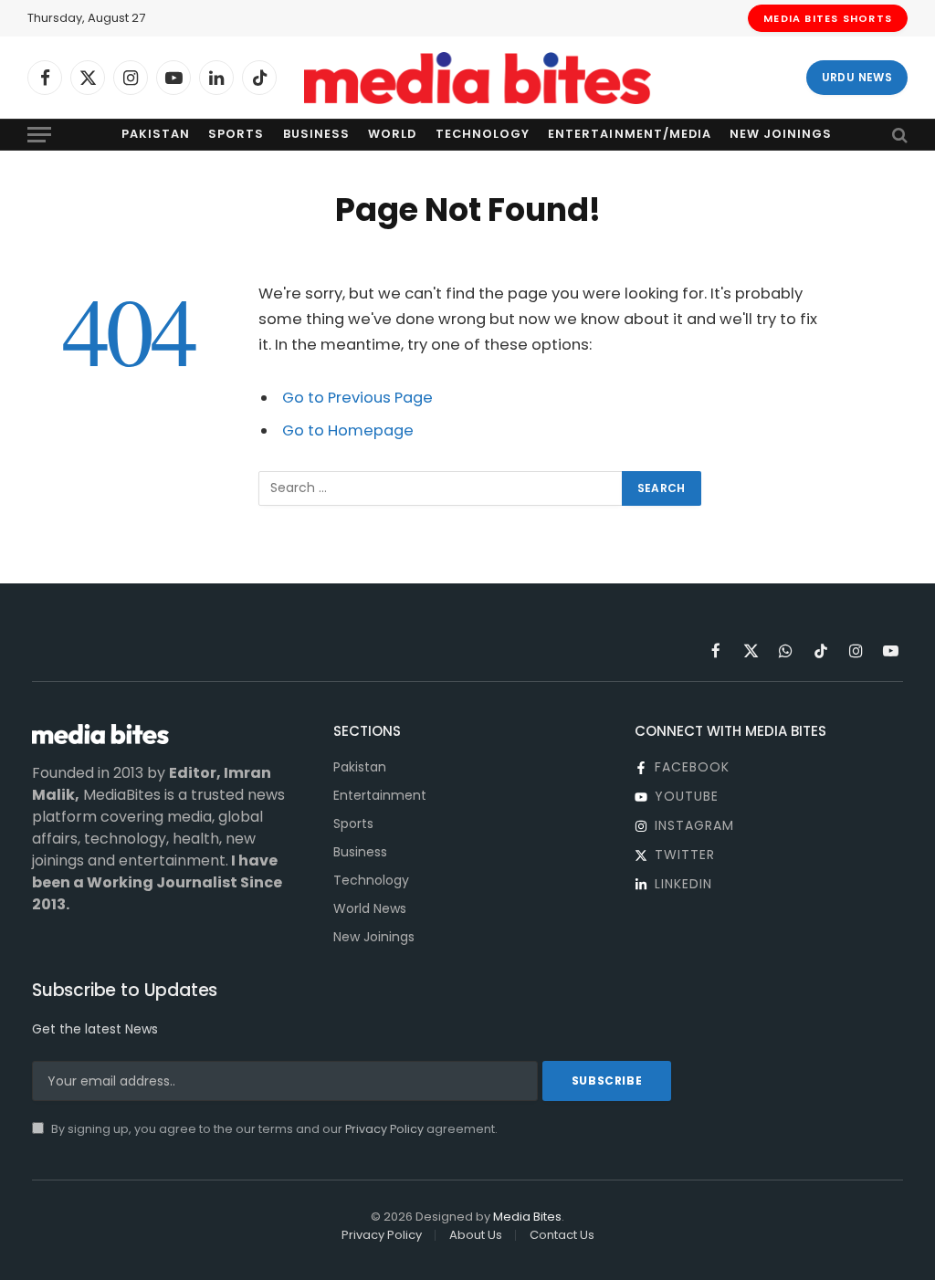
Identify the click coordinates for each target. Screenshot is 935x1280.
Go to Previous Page (357, 397)
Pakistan (155, 134)
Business (316, 134)
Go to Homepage (348, 430)
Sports (236, 134)
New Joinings (781, 134)
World (392, 134)
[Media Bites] (477, 78)
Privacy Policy (384, 1129)
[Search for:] (441, 488)
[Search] (898, 135)
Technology (483, 134)
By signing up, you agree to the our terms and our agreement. (273, 1129)
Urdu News (857, 77)
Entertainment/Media (629, 134)
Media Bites (527, 1216)
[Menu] (39, 135)
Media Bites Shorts (827, 18)
